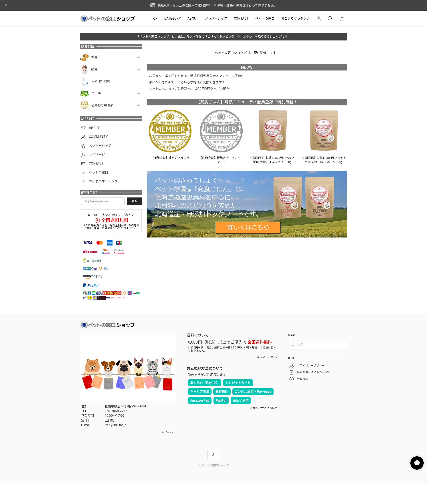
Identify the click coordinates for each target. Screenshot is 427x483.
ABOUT (192, 18)
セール (96, 93)
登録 (134, 201)
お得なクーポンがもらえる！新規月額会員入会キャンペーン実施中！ (198, 76)
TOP (154, 18)
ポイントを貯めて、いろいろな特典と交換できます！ (187, 82)
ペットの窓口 (264, 18)
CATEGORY (172, 18)
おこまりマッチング (295, 18)
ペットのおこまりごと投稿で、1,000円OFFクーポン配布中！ (192, 89)
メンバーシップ (216, 18)
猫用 (94, 69)
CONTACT (241, 18)
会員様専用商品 (102, 105)
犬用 (94, 57)
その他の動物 (100, 81)
